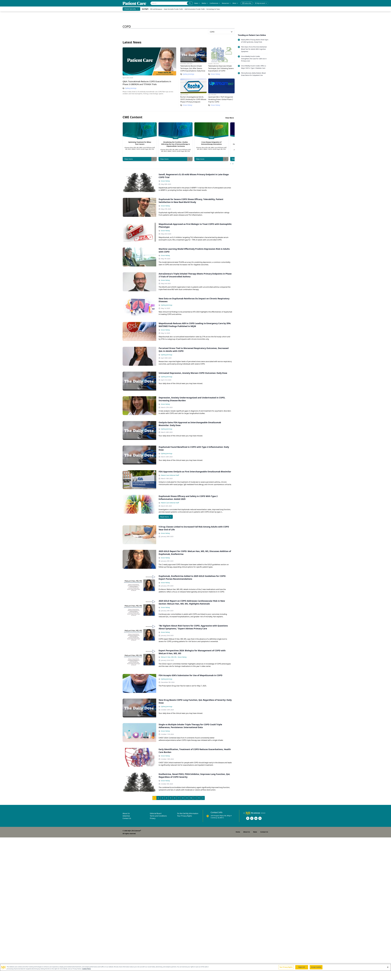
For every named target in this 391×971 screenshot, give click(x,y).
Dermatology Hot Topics (213, 9)
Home (238, 832)
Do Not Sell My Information (187, 813)
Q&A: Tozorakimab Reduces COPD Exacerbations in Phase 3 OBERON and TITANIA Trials (147, 83)
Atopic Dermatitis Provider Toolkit (173, 9)
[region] (195, 967)
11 (199, 798)
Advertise (126, 816)
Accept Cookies (316, 967)
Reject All (301, 967)
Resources (225, 3)
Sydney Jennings (166, 305)
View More (229, 118)
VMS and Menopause (156, 9)
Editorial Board (155, 813)
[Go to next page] (203, 798)
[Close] (388, 967)
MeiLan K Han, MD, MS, (169, 657)
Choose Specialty (130, 9)
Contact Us (127, 818)
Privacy (152, 818)
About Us (126, 813)
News (196, 3)
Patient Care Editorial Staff (170, 475)
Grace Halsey (165, 181)
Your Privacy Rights (184, 816)
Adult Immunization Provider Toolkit (195, 9)
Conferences (214, 3)
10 (191, 798)
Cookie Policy (86, 969)
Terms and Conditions (158, 816)
